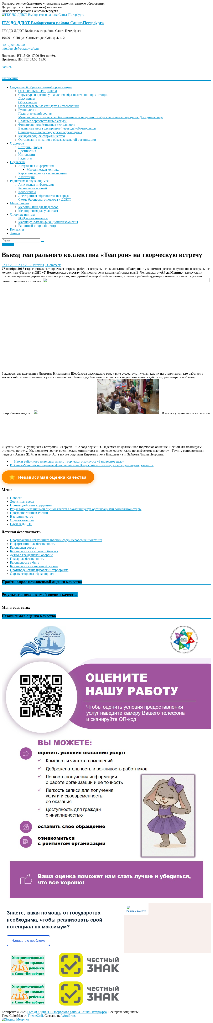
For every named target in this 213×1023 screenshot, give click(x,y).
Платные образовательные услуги (42, 121)
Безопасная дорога (23, 547)
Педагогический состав (35, 113)
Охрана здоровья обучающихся (32, 573)
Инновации (26, 154)
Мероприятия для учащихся (38, 210)
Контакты (17, 229)
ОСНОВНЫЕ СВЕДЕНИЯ (37, 91)
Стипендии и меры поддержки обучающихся (50, 132)
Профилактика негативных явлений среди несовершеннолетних (56, 540)
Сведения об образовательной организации (41, 87)
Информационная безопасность (32, 543)
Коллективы (27, 192)
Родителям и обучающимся (29, 181)
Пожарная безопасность (27, 558)
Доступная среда (22, 501)
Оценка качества (22, 520)
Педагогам (17, 162)
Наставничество (21, 516)
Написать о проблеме (28, 940)
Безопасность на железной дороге (34, 566)
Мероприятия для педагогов (38, 207)
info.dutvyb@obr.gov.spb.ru (20, 48)
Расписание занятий (32, 188)
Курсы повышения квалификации (42, 173)
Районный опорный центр (37, 225)
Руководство (27, 109)
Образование (27, 102)
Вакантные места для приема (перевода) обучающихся (57, 128)
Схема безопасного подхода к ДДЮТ (44, 199)
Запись (6, 67)
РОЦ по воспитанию (33, 218)
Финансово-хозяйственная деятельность (46, 124)
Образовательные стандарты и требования (48, 106)
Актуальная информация (36, 166)
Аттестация (26, 177)
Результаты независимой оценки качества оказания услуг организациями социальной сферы (75, 509)
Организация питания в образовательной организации (57, 139)
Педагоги (25, 158)
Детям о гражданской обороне (31, 555)
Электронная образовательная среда (43, 195)
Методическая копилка (43, 169)
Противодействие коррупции (31, 505)
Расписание (10, 78)
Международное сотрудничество (41, 136)
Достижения (27, 151)
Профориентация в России (29, 513)
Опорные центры (22, 214)
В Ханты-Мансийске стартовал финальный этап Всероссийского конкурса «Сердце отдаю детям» (82, 465)
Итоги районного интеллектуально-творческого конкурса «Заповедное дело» (67, 461)
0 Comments (53, 265)
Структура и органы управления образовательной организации (63, 94)
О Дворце (17, 143)
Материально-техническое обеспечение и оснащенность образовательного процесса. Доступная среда (90, 117)
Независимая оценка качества (48, 477)
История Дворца (30, 147)
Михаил (38, 265)
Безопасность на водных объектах (34, 551)
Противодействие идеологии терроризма (39, 570)
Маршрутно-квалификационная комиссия (48, 222)
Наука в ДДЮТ (21, 524)
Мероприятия (19, 203)
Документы (26, 98)
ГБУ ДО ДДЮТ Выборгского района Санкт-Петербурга (53, 23)
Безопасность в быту (24, 562)
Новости (8, 244)
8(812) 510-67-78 (13, 45)
